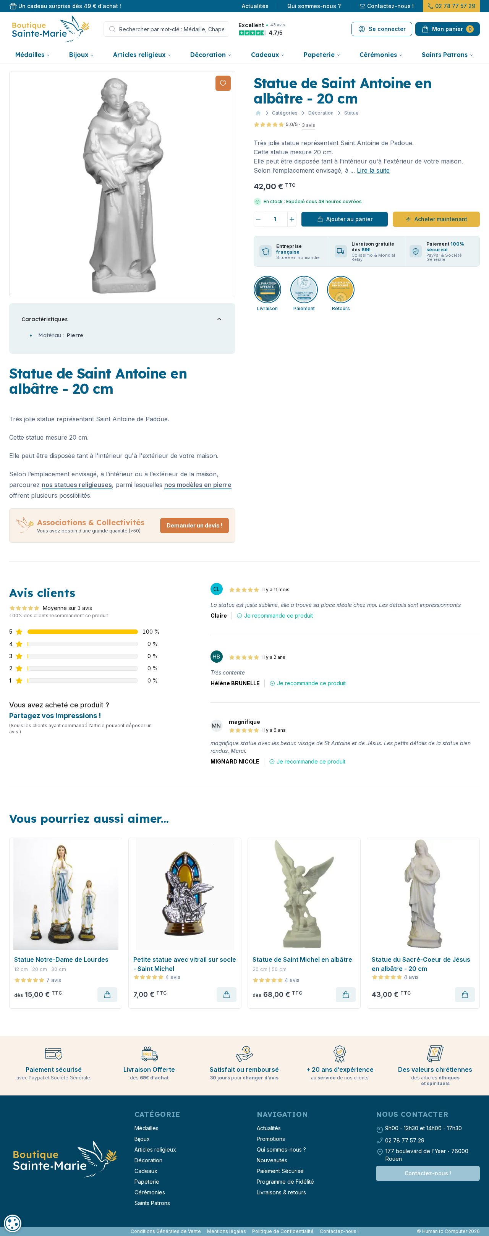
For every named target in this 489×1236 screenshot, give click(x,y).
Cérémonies (378, 54)
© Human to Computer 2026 (448, 1231)
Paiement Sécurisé (280, 1171)
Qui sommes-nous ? (314, 6)
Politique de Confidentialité (283, 1231)
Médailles (29, 54)
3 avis (308, 125)
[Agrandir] (122, 184)
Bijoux (78, 54)
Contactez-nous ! (390, 6)
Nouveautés (272, 1160)
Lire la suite (373, 170)
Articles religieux (139, 54)
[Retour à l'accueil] (64, 1159)
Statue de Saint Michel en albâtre (302, 959)
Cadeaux (265, 54)
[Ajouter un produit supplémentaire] (292, 219)
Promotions (271, 1139)
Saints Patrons (445, 54)
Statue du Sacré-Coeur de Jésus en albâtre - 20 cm (421, 964)
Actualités (255, 6)
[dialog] (12, 1223)
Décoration (208, 54)
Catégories (285, 113)
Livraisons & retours (281, 1192)
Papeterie (319, 54)
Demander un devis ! (194, 525)
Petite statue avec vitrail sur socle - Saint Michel (184, 964)
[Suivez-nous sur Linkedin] (16, 1231)
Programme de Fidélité (285, 1181)
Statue (351, 113)
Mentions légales (226, 1231)
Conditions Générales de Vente (166, 1231)
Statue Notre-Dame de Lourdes (61, 959)
